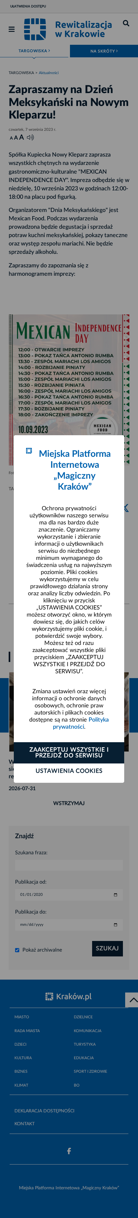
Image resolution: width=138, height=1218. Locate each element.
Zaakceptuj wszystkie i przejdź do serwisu (69, 753)
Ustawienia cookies (69, 771)
